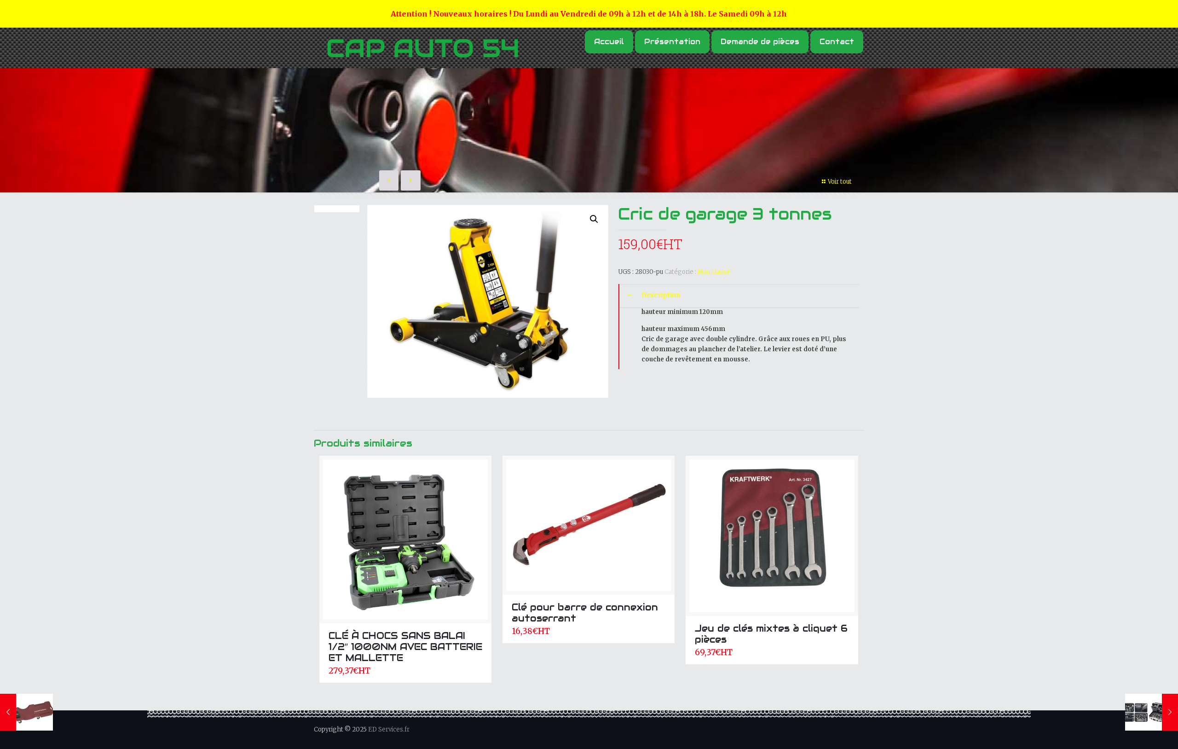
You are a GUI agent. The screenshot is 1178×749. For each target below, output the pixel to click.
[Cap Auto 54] (422, 49)
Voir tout (840, 182)
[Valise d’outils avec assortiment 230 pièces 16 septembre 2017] (1151, 712)
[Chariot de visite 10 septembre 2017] (26, 712)
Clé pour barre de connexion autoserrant (585, 612)
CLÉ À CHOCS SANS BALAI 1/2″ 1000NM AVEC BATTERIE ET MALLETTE (405, 647)
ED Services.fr (389, 729)
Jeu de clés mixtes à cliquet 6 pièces (771, 633)
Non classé (714, 272)
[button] (594, 219)
